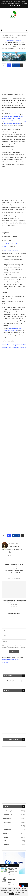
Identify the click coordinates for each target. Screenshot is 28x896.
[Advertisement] (14, 22)
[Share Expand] (21, 65)
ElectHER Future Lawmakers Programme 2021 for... (12, 870)
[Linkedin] (12, 5)
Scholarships (21, 1)
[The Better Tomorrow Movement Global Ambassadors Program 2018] (14, 589)
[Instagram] (14, 5)
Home (3, 1)
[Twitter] (10, 5)
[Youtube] (17, 5)
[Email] (19, 5)
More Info (17, 894)
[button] (3, 594)
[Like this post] (9, 65)
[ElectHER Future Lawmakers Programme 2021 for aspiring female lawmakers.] (4, 869)
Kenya (14, 837)
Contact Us (24, 3)
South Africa (14, 829)
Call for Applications (11, 1)
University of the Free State (12, 123)
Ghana (14, 841)
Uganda (14, 844)
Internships (11, 3)
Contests (17, 3)
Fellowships (4, 3)
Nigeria (14, 833)
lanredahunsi (10, 48)
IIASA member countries (11, 250)
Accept (11, 894)
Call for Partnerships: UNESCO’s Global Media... (12, 880)
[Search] (26, 30)
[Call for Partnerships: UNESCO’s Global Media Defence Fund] (4, 879)
